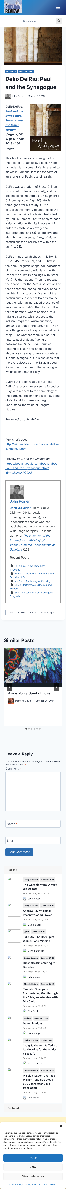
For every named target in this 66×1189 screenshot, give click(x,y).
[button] (61, 1126)
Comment (13, 768)
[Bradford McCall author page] (11, 701)
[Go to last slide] (9, 687)
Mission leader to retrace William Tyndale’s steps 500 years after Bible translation (39, 1081)
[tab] (26, 729)
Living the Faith (31, 879)
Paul (33, 612)
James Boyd (34, 898)
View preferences (33, 1176)
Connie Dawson (36, 950)
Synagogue (47, 612)
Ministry (27, 1018)
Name (12, 824)
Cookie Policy (16, 1184)
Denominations (33, 1023)
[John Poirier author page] (8, 96)
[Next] (56, 687)
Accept (33, 1157)
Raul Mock (33, 1097)
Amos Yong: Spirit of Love (29, 693)
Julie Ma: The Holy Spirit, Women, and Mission (39, 939)
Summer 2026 (47, 879)
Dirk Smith (33, 1011)
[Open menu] (58, 7)
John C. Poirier (20, 508)
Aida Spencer (35, 1063)
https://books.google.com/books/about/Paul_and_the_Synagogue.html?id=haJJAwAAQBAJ (32, 468)
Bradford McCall (23, 700)
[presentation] (33, 667)
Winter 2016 (26, 71)
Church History (31, 984)
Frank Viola (34, 977)
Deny (33, 1166)
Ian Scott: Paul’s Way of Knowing (33, 581)
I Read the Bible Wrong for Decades (39, 965)
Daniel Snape (35, 924)
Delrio (22, 612)
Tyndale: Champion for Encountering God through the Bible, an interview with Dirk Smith (40, 995)
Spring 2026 (46, 1040)
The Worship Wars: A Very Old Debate (40, 886)
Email (12, 840)
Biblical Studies (31, 958)
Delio (10, 612)
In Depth (11, 71)
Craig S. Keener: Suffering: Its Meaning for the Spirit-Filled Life (40, 1049)
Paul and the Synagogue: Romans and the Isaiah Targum (14, 120)
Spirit (26, 932)
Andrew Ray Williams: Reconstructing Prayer (37, 913)
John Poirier (18, 96)
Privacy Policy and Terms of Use (39, 1184)
